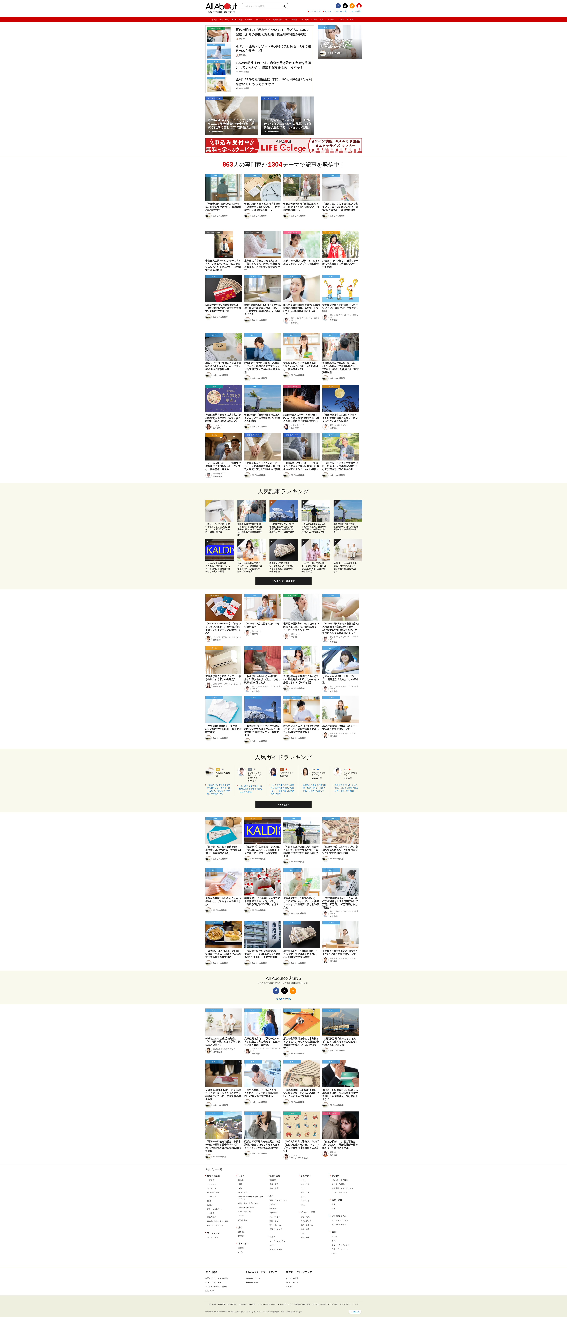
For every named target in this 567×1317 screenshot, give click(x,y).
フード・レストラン (277, 1241)
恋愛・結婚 (277, 20)
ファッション (331, 20)
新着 (221, 20)
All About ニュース (253, 1278)
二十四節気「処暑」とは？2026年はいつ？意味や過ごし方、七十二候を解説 (346, 788)
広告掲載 (242, 1304)
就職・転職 (305, 1217)
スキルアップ (306, 1221)
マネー (234, 20)
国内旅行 (241, 1236)
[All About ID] (359, 6)
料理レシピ (273, 1204)
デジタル (259, 20)
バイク (241, 1252)
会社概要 (212, 1304)
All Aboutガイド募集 (213, 1282)
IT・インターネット (339, 1192)
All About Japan (252, 1282)
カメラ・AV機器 (338, 1184)
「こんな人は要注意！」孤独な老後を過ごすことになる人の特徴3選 (250, 789)
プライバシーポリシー (267, 1304)
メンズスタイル (305, 20)
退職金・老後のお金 (246, 1207)
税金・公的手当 (244, 1212)
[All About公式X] (345, 5)
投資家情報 (232, 1304)
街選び (209, 1205)
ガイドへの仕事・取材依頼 (216, 1287)
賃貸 (209, 1201)
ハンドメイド (274, 1217)
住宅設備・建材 (213, 1192)
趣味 (321, 20)
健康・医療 (274, 1175)
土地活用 (210, 1213)
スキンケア (305, 1184)
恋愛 (333, 1204)
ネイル (303, 1197)
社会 (302, 1233)
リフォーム (211, 1188)
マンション (211, 1184)
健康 (240, 20)
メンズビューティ (339, 1225)
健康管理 (273, 1180)
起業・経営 (305, 1229)
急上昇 (214, 20)
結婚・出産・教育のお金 (248, 1203)
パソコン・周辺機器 (340, 1180)
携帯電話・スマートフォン (342, 1188)
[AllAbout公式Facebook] (338, 5)
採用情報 (221, 1304)
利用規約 (251, 1304)
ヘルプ (355, 1304)
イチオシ (289, 1287)
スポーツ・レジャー (340, 1249)
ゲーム (334, 1241)
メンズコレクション (340, 1220)
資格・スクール (307, 1225)
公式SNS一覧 (341, 11)
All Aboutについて (285, 1304)
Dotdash (356, 1312)
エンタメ (335, 1237)
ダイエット (305, 1201)
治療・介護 (273, 1188)
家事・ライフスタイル (278, 1200)
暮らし (268, 20)
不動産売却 (211, 1217)
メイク (303, 1180)
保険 (240, 1188)
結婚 (333, 1209)
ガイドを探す (356, 11)
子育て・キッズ (275, 1229)
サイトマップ (315, 11)
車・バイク (350, 20)
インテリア (211, 1197)
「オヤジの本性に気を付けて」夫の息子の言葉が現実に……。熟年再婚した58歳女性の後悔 (282, 789)
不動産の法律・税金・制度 (217, 1221)
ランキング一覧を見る (283, 581)
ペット (334, 1253)
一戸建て (210, 1180)
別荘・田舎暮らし (214, 1209)
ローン (241, 1216)
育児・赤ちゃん (275, 1225)
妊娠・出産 (273, 1221)
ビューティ (249, 20)
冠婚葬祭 (273, 1209)
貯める (241, 1180)
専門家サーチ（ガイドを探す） (217, 1278)
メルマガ (328, 11)
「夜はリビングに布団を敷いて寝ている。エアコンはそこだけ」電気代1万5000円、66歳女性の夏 (218, 789)
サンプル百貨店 (292, 1278)
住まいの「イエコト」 (216, 1225)
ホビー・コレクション (341, 1245)
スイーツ (273, 1245)
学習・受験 (305, 1237)
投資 (240, 1184)
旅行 (315, 20)
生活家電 (273, 1213)
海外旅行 (241, 1232)
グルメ (341, 20)
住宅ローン (242, 1192)
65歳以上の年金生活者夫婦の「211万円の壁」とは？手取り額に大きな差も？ (314, 788)
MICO (303, 1205)
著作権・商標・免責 (302, 1304)
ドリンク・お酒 (275, 1249)
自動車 (241, 1248)
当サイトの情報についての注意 (325, 1304)
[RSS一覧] (352, 5)
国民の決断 (209, 1291)
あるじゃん (242, 1220)
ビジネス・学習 (290, 20)
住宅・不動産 (213, 1175)
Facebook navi (292, 1282)
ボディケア (305, 1192)
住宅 (227, 20)
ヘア (302, 1188)
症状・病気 (273, 1184)
